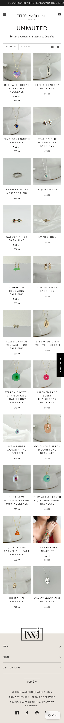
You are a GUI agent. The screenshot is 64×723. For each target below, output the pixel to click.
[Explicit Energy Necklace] (47, 67)
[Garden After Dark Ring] (17, 219)
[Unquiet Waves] (47, 171)
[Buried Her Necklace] (17, 580)
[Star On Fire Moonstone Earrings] (47, 121)
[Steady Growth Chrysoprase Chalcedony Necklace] (17, 374)
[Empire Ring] (47, 219)
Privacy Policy (19, 697)
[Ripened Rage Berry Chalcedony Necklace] (47, 374)
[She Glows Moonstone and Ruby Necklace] (17, 479)
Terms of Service (43, 697)
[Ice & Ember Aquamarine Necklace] (17, 428)
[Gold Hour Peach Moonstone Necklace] (47, 428)
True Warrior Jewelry (30, 692)
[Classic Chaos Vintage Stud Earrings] (17, 323)
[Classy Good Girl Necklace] (47, 580)
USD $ (30, 681)
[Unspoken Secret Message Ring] (17, 171)
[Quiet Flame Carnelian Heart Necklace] (17, 529)
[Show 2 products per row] (58, 47)
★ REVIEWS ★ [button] (60, 365)
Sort (24, 47)
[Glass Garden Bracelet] (47, 529)
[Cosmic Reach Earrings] (47, 269)
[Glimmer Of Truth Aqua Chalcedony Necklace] (47, 479)
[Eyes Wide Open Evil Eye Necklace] (47, 323)
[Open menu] (8, 14)
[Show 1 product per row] (52, 47)
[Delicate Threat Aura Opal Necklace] (17, 67)
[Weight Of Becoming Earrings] (17, 269)
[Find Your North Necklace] (17, 121)
